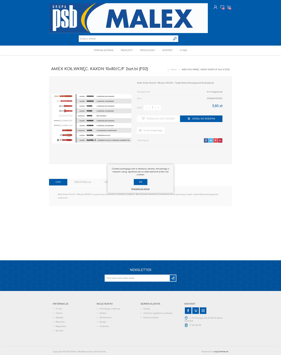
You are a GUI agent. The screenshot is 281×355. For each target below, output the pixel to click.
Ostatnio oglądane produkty (157, 313)
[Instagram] (203, 310)
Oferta (59, 313)
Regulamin (61, 326)
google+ (220, 140)
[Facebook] (188, 310)
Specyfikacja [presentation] (82, 182)
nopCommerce (221, 352)
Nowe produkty (151, 318)
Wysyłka (59, 318)
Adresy (103, 313)
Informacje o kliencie (110, 309)
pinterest (215, 140)
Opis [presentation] (58, 182)
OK (140, 182)
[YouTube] (195, 310)
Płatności (60, 322)
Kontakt (59, 331)
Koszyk (228, 7)
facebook (206, 140)
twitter (211, 140)
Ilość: (139, 108)
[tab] (58, 182)
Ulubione (104, 326)
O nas (59, 309)
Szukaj (146, 309)
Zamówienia (105, 318)
